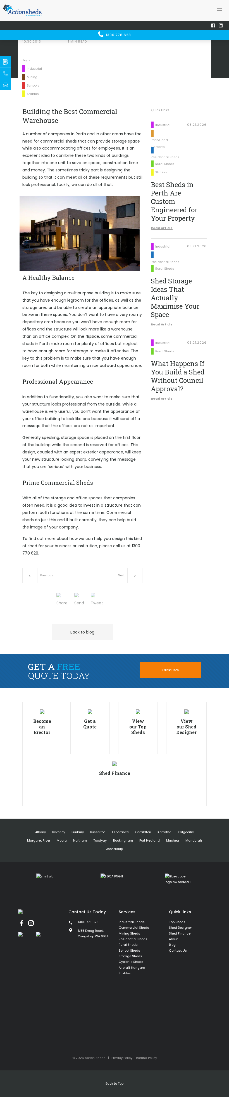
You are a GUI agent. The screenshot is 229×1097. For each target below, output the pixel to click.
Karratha (164, 832)
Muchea (172, 840)
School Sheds (129, 950)
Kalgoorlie (186, 832)
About (173, 939)
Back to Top (114, 1083)
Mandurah (193, 840)
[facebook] (21, 923)
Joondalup (114, 849)
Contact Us (178, 950)
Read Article (162, 228)
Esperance (120, 832)
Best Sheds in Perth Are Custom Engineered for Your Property (174, 201)
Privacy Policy (121, 1058)
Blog (172, 944)
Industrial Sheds (132, 922)
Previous (46, 575)
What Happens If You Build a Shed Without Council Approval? (177, 376)
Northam (80, 840)
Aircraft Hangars (132, 967)
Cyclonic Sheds (131, 961)
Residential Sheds (133, 939)
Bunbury (77, 832)
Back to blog (82, 632)
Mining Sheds (129, 933)
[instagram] (31, 923)
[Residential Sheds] (165, 149)
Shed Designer (180, 927)
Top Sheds (177, 922)
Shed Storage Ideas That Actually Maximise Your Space (175, 297)
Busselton (98, 832)
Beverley (58, 832)
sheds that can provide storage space (102, 141)
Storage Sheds (130, 956)
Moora (62, 840)
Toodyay (100, 840)
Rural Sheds (128, 944)
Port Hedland (149, 840)
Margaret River (38, 840)
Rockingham (123, 840)
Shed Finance (179, 933)
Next (121, 575)
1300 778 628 (118, 34)
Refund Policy (146, 1058)
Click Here (170, 670)
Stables (125, 973)
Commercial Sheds (134, 927)
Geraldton (143, 832)
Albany (40, 832)
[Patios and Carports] (165, 133)
